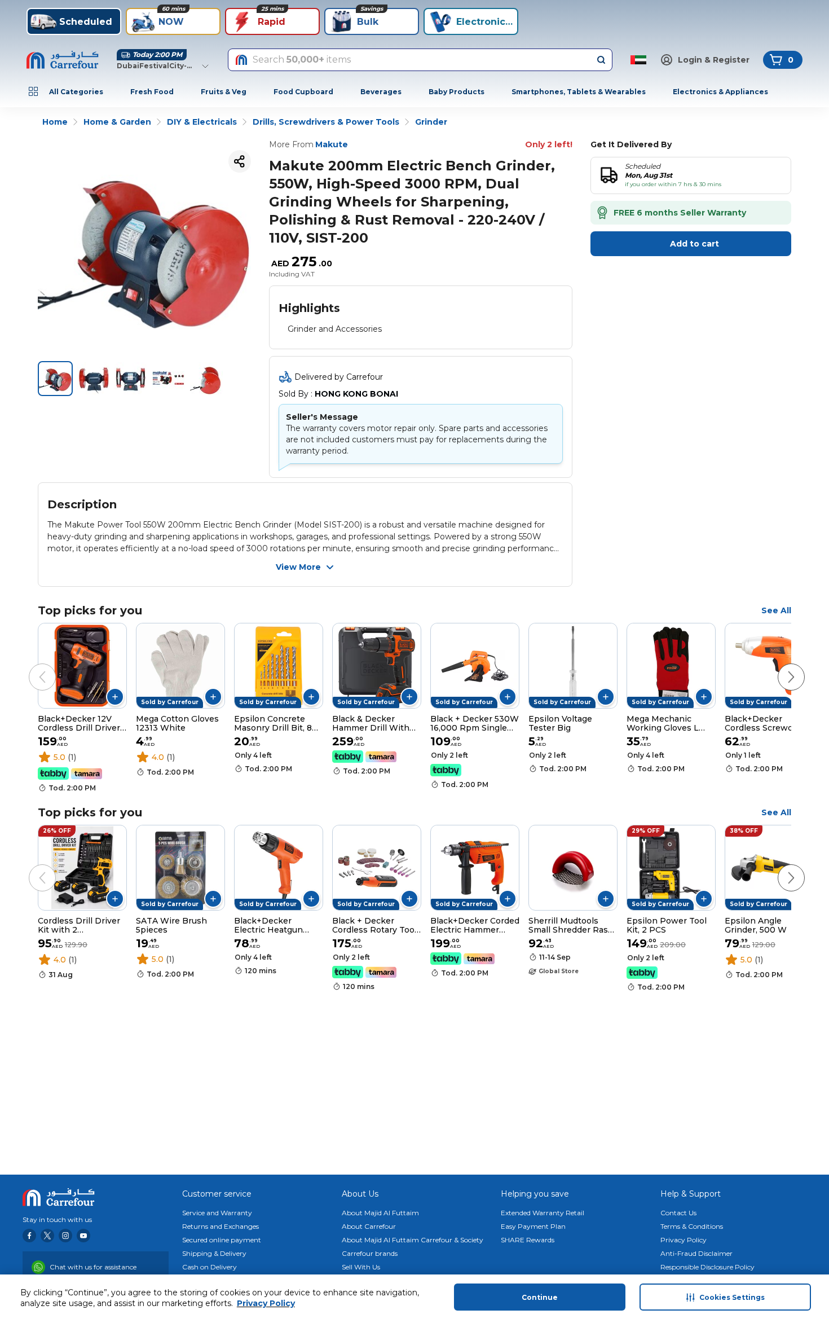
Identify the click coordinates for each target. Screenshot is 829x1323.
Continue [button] (540, 1297)
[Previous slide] (31, 665)
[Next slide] (780, 665)
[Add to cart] (115, 697)
